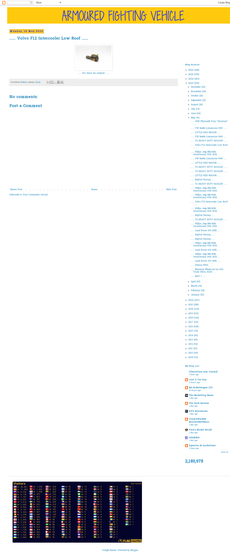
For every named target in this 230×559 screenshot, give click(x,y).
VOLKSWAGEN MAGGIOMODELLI (199, 421)
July (193, 109)
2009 (191, 357)
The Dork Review (199, 403)
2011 (190, 348)
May (193, 117)
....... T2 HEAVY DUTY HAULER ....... (208, 140)
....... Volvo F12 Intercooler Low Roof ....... (209, 146)
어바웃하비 (194, 437)
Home (94, 189)
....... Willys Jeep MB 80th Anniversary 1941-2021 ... (204, 153)
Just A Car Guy (197, 379)
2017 (191, 322)
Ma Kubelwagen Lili (201, 387)
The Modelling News (201, 395)
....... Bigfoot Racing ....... (202, 179)
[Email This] (48, 82)
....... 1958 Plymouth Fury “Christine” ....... (209, 123)
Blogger (134, 550)
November (196, 91)
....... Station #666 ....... (201, 265)
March (194, 286)
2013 (191, 339)
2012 (191, 344)
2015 (191, 331)
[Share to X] (55, 82)
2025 (191, 74)
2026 (191, 70)
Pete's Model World (200, 430)
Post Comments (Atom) (35, 194)
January (195, 295)
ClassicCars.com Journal (203, 372)
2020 (191, 309)
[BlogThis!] (52, 82)
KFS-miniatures (198, 411)
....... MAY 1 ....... (198, 276)
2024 (191, 79)
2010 (191, 353)
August (195, 104)
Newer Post (16, 189)
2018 (191, 318)
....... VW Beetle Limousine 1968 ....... (208, 128)
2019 (191, 313)
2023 (191, 83)
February (196, 290)
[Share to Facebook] (58, 82)
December (196, 87)
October (195, 96)
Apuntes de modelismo (202, 445)
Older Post (171, 189)
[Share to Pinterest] (62, 82)
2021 (191, 304)
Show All (224, 452)
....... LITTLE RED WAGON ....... (205, 132)
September (196, 100)
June (194, 113)
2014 (191, 335)
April (193, 281)
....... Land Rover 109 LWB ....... (205, 230)
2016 (191, 326)
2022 (191, 300)
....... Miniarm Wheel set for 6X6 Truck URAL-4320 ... (206, 271)
